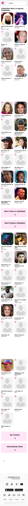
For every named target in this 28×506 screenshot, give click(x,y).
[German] (23, 495)
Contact (11, 499)
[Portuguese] (9, 495)
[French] (14, 495)
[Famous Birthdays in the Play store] (19, 490)
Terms (23, 499)
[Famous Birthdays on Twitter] (16, 484)
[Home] (14, 478)
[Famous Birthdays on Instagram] (6, 484)
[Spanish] (4, 495)
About (5, 499)
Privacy (17, 499)
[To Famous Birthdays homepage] (2, 3)
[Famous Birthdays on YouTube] (21, 484)
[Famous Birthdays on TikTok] (11, 484)
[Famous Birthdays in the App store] (9, 490)
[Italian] (19, 495)
